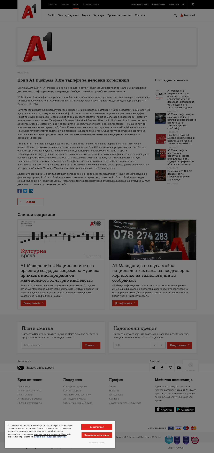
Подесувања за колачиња (96, 435)
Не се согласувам (97, 443)
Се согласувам (97, 427)
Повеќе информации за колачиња (50, 437)
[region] (60, 434)
